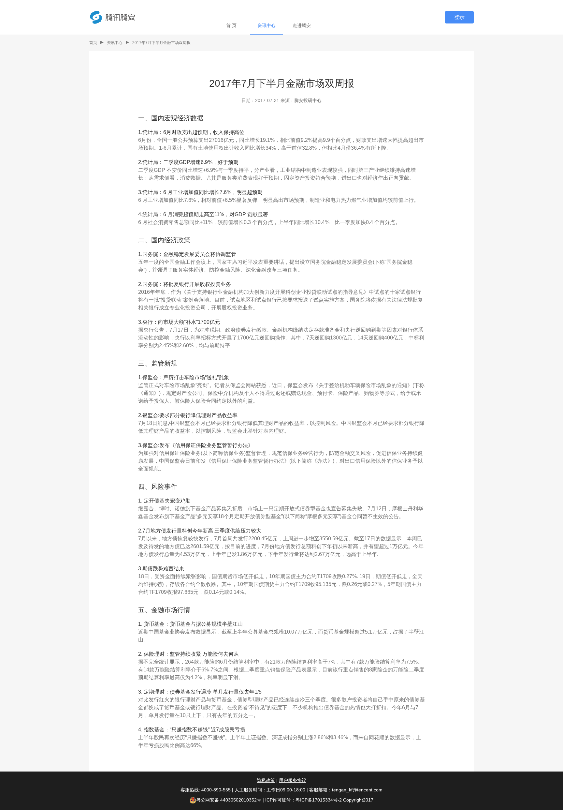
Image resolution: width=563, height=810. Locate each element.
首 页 (231, 25)
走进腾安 (302, 25)
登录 (459, 17)
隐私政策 (266, 780)
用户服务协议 (292, 780)
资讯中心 (266, 25)
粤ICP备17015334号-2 (319, 799)
